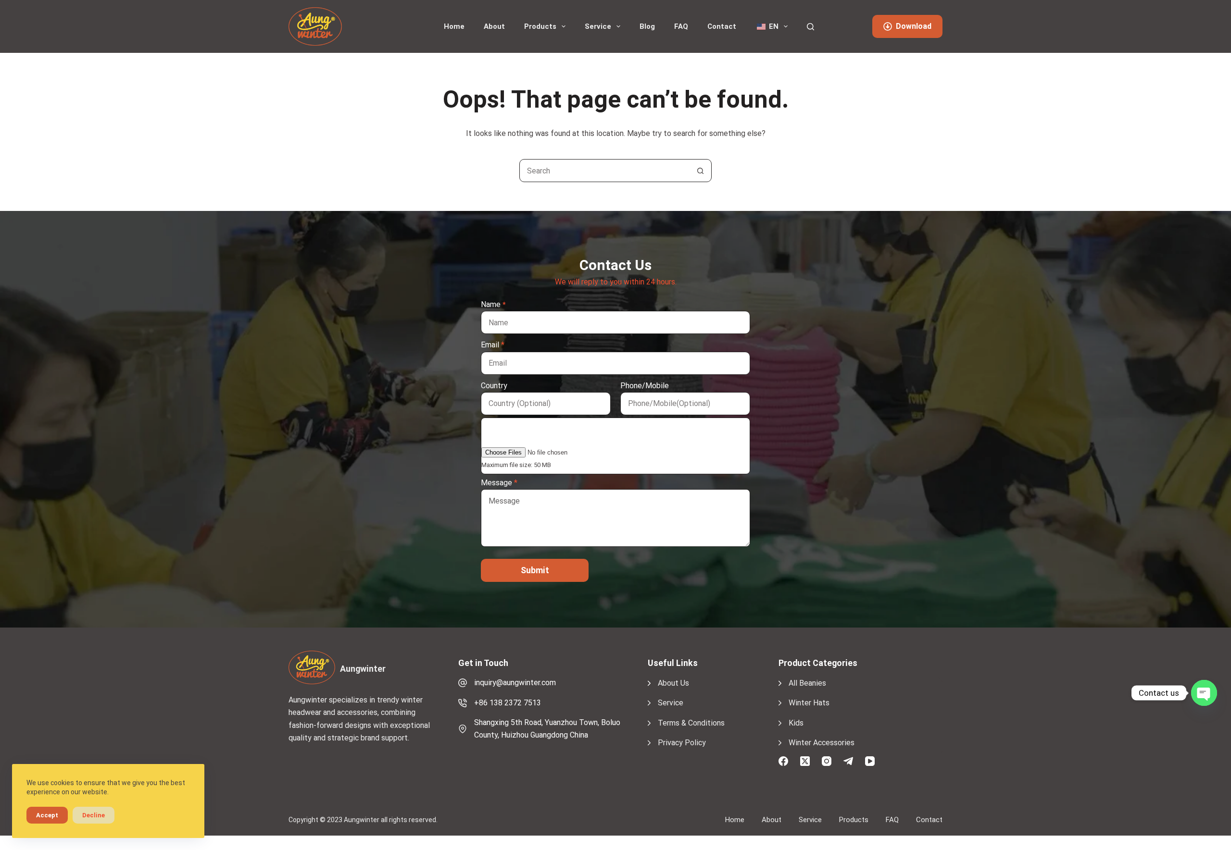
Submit (535, 570)
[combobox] (604, 170)
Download (913, 26)
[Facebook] (783, 761)
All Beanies (807, 683)
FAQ (681, 26)
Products (540, 26)
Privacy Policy (682, 742)
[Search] (810, 26)
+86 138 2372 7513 (507, 702)
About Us (673, 683)
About (494, 26)
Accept (47, 815)
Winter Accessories (821, 742)
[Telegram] (848, 761)
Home (454, 26)
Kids (796, 722)
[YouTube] (870, 761)
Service (598, 26)
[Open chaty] (1204, 693)
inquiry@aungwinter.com (515, 682)
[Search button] (700, 171)
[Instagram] (826, 761)
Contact (721, 26)
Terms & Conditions (691, 722)
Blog (647, 26)
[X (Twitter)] (805, 761)
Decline (93, 815)
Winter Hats (809, 702)
